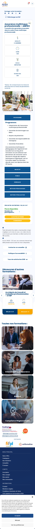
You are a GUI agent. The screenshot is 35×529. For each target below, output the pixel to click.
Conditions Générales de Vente (12, 491)
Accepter (17, 516)
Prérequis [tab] (17, 182)
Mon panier (6, 477)
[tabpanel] (17, 144)
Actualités (5, 463)
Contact (5, 486)
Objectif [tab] (17, 169)
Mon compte (6, 474)
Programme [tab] (17, 117)
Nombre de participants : (9, 211)
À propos (5, 465)
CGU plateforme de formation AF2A (13, 493)
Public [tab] (17, 176)
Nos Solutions (7, 460)
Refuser (17, 520)
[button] (32, 497)
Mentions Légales (8, 489)
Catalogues (6, 458)
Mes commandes (8, 479)
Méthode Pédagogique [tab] (17, 188)
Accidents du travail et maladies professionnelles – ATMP (17, 294)
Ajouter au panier (17, 217)
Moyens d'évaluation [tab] (17, 195)
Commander (17, 221)
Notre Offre (6, 456)
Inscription (6, 472)
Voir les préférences (17, 525)
